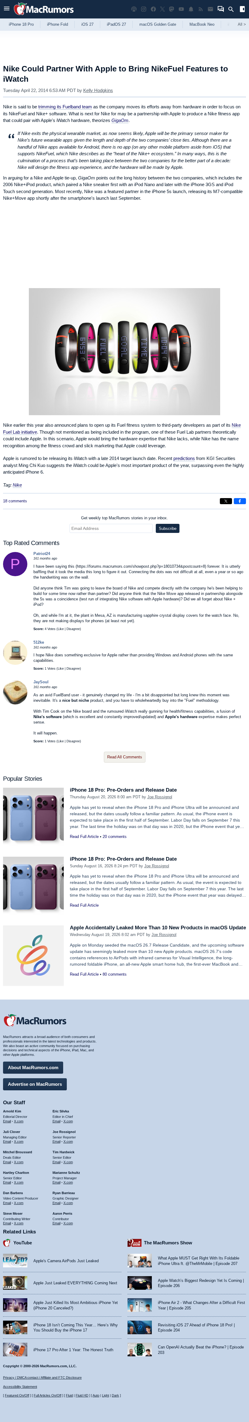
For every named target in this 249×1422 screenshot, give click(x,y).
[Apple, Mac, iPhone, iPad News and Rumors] (43, 16)
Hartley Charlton (16, 1172)
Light (105, 1395)
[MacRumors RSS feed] (201, 9)
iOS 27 (87, 24)
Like (61, 629)
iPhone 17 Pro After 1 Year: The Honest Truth (73, 1350)
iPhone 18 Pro (21, 24)
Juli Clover (11, 1132)
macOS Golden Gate (157, 24)
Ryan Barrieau (64, 1193)
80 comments (115, 974)
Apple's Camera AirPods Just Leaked (66, 1261)
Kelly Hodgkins (98, 90)
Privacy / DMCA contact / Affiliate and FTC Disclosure (42, 1377)
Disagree (73, 629)
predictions (184, 458)
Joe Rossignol (159, 797)
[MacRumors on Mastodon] (172, 9)
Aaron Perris (62, 1213)
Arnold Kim (12, 1111)
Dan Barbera (13, 1193)
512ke (38, 642)
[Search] (233, 9)
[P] (15, 575)
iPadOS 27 (116, 24)
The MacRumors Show (168, 1242)
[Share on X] (226, 501)
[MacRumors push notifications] (191, 9)
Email (7, 1121)
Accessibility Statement (20, 1386)
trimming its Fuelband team (65, 106)
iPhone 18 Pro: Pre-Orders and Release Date (123, 790)
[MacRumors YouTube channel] (181, 9)
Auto (96, 1395)
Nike (17, 485)
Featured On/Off (17, 1395)
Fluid (69, 1395)
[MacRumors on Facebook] (153, 9)
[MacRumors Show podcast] (134, 9)
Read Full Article (84, 836)
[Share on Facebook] (240, 501)
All (242, 24)
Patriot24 (41, 553)
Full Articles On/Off (47, 1395)
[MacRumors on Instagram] (144, 9)
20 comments (115, 836)
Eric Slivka (61, 1111)
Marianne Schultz (66, 1172)
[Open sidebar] (242, 9)
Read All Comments (124, 757)
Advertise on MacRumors (35, 1084)
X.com (18, 1121)
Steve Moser (12, 1213)
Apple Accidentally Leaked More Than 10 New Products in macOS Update (158, 928)
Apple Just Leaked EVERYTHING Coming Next (75, 1283)
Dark (115, 1395)
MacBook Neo (201, 24)
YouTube (22, 1242)
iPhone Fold (57, 24)
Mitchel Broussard (17, 1152)
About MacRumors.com (33, 1067)
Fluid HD (82, 1395)
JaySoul (41, 682)
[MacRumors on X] (162, 9)
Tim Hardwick (63, 1152)
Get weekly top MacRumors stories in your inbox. (124, 518)
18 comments (15, 501)
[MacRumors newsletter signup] (210, 9)
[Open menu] (6, 9)
